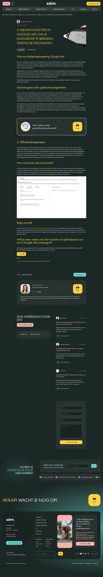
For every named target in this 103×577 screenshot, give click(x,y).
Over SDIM (48, 544)
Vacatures (83, 9)
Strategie (8, 9)
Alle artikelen (39, 539)
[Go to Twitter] (76, 553)
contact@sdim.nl (11, 536)
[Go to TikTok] (88, 553)
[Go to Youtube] (81, 553)
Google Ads (20, 14)
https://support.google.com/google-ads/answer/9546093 (34, 261)
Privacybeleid (88, 563)
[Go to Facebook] (78, 553)
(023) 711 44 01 (10, 534)
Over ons (94, 9)
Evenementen (39, 544)
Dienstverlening (49, 539)
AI (72, 9)
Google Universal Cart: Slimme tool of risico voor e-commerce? (71, 376)
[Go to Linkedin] (86, 553)
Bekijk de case (84, 543)
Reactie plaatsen (70, 442)
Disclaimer (94, 563)
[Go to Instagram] (83, 553)
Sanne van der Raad (26, 21)
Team (37, 546)
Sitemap (47, 546)
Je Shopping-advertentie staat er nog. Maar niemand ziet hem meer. (69, 349)
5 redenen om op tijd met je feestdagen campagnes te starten (41, 228)
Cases (37, 541)
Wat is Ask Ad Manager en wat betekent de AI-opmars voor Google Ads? (70, 323)
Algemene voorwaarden (78, 563)
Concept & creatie (41, 9)
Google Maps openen (13, 543)
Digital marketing (23, 9)
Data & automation (58, 9)
